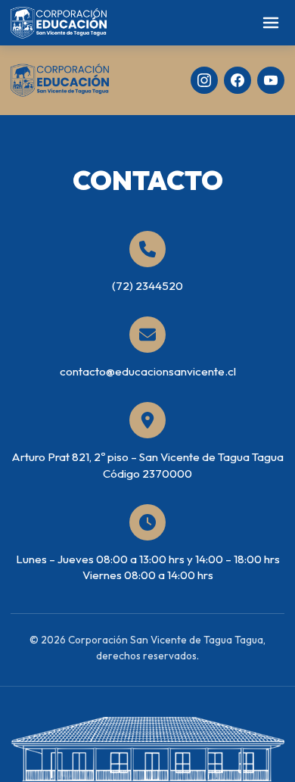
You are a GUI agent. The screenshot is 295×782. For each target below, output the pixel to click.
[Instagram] (204, 80)
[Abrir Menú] (270, 22)
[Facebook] (237, 80)
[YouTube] (270, 80)
